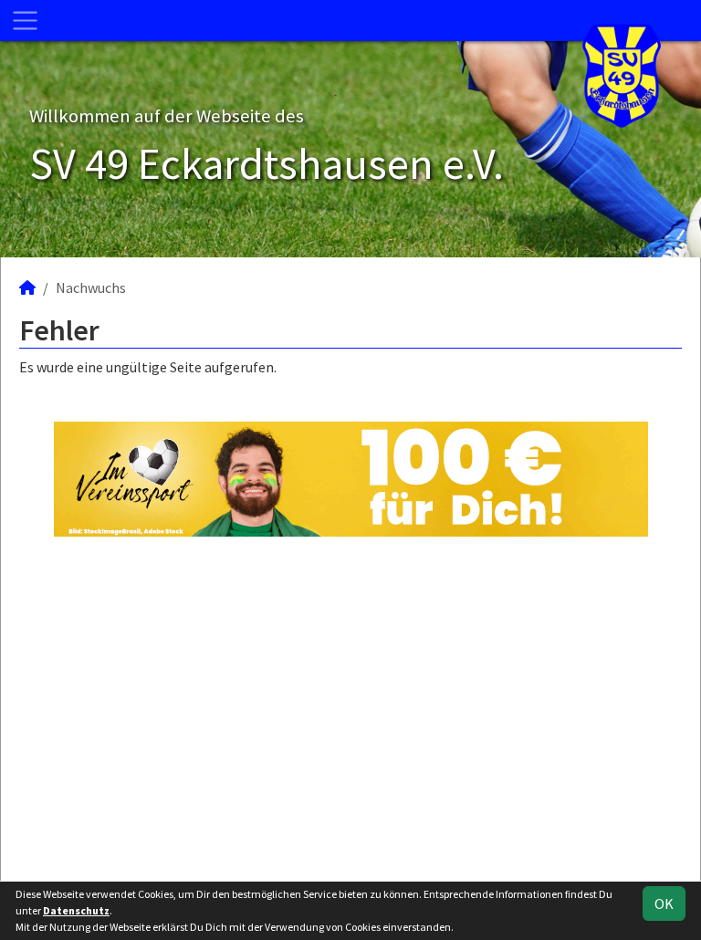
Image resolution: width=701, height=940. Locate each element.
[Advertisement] (350, 708)
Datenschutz (76, 910)
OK (664, 903)
